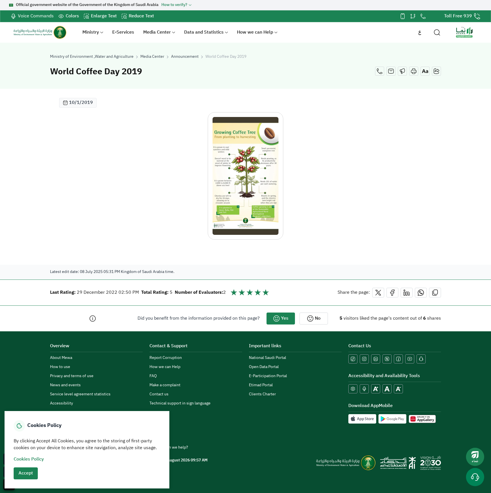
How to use (60, 367)
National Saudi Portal (267, 358)
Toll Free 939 (458, 16)
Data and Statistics (204, 32)
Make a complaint (164, 385)
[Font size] (425, 71)
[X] (387, 358)
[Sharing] (436, 71)
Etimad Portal (261, 385)
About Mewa (61, 358)
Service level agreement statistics (80, 394)
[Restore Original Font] (387, 388)
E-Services (123, 32)
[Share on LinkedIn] (407, 292)
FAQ (153, 376)
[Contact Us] (423, 16)
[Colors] (352, 388)
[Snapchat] (421, 358)
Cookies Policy (29, 459)
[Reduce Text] (398, 388)
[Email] (391, 71)
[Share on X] (378, 292)
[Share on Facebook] (392, 292)
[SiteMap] (413, 16)
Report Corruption (165, 358)
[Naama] (464, 32)
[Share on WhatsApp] (421, 292)
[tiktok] (352, 358)
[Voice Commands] (364, 388)
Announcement (185, 57)
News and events (65, 385)
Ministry (90, 32)
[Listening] (402, 71)
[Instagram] (364, 358)
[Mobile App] (402, 16)
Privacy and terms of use (71, 376)
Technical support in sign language (180, 403)
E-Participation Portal (268, 376)
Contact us (158, 394)
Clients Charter (262, 394)
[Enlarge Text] (375, 388)
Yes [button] (284, 318)
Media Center (157, 32)
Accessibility (61, 403)
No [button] (318, 318)
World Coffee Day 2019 (225, 57)
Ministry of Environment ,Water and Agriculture (92, 57)
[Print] (413, 71)
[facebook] (398, 358)
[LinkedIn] (375, 358)
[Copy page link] (435, 292)
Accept (25, 473)
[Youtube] (409, 358)
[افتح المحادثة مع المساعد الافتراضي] (475, 477)
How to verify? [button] (174, 5)
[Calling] (379, 71)
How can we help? (172, 447)
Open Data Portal (264, 367)
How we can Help (255, 32)
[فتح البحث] (437, 32)
